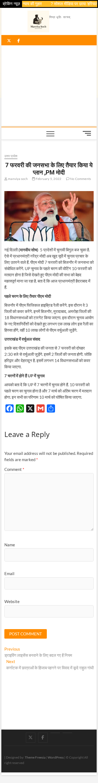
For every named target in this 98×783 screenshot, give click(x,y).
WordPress (56, 757)
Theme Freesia (35, 757)
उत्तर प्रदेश (11, 156)
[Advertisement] (49, 86)
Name (9, 544)
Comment (14, 469)
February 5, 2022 (48, 179)
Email (9, 573)
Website (12, 601)
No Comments (80, 179)
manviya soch (17, 179)
